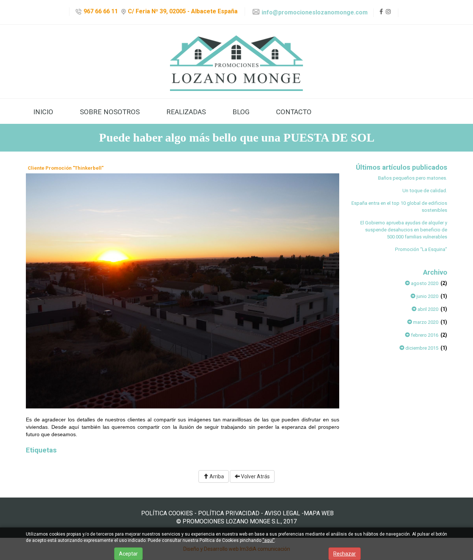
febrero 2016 (424, 335)
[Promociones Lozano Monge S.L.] (236, 61)
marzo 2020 (425, 322)
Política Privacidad (228, 513)
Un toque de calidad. (424, 190)
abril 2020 (427, 309)
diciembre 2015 (421, 348)
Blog (240, 112)
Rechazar (344, 554)
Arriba (216, 476)
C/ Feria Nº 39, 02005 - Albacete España (182, 11)
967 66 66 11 (100, 11)
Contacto (294, 112)
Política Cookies (167, 513)
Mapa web (319, 513)
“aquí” (268, 540)
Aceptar (128, 554)
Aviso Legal (282, 513)
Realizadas (186, 112)
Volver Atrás (255, 476)
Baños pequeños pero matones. (412, 178)
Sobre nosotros (110, 112)
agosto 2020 (424, 283)
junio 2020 (426, 296)
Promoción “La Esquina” (421, 249)
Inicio (43, 112)
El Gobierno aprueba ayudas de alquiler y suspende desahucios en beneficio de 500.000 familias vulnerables (403, 230)
